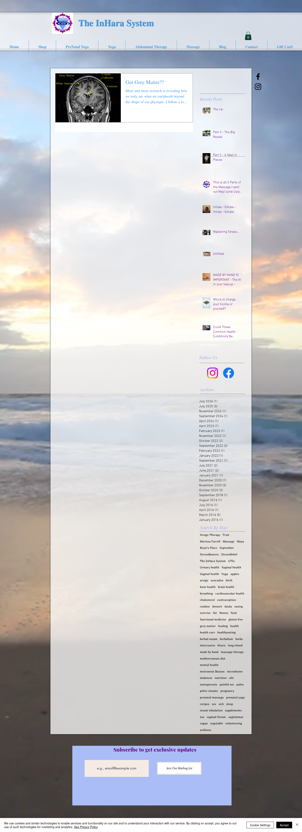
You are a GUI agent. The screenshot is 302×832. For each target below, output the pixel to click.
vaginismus (235, 717)
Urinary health (209, 567)
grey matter (208, 626)
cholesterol (207, 600)
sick (221, 704)
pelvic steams (209, 690)
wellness (205, 730)
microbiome (235, 671)
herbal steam (208, 639)
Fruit (226, 534)
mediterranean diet (212, 658)
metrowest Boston (212, 671)
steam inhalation (211, 710)
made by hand (209, 652)
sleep (229, 704)
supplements (233, 710)
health (234, 626)
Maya (240, 541)
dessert (217, 606)
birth (229, 580)
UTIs (231, 561)
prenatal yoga (235, 697)
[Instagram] (212, 373)
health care (207, 632)
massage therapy (232, 652)
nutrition (221, 678)
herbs (239, 639)
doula (228, 606)
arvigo (204, 580)
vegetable (216, 723)
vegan (204, 723)
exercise (205, 612)
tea (202, 717)
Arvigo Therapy (210, 534)
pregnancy (227, 690)
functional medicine (213, 619)
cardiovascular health (229, 593)
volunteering (233, 723)
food (234, 612)
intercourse (207, 645)
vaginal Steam (216, 717)
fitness (223, 612)
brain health (226, 587)
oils (231, 678)
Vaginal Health (231, 567)
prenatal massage (212, 697)
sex (214, 704)
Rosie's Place (208, 547)
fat (215, 612)
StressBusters (209, 554)
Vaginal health (209, 574)
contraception (226, 600)
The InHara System (213, 561)
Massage (228, 541)
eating (238, 606)
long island (235, 645)
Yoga (224, 574)
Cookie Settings (260, 825)
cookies (205, 606)
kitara (222, 645)
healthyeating (226, 632)
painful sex (227, 684)
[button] (248, 36)
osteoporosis (208, 684)
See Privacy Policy (86, 827)
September (227, 547)
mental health (209, 665)
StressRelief (229, 554)
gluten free (235, 619)
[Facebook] (228, 373)
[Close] (297, 825)
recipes (204, 704)
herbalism (226, 639)
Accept (284, 825)
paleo (240, 684)
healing (223, 626)
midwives (206, 678)
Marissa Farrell (210, 541)
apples (235, 574)
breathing (206, 593)
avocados (217, 580)
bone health (208, 587)
